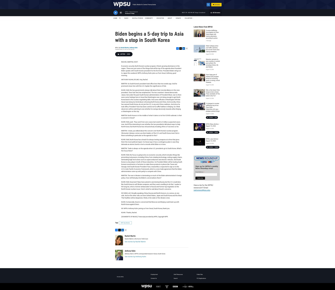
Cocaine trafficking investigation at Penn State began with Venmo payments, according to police (212, 34)
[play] (115, 13)
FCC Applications (201, 278)
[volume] (120, 13)
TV (120, 18)
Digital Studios (137, 18)
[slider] (123, 13)
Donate (217, 5)
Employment (154, 274)
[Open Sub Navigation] (122, 18)
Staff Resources (178, 274)
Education (160, 18)
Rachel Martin (125, 47)
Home (115, 18)
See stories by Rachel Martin (135, 242)
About (170, 18)
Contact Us (154, 278)
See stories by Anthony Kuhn (135, 256)
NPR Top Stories (125, 223)
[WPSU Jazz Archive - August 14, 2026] (199, 142)
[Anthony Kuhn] (119, 255)
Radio (126, 18)
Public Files (200, 274)
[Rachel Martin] (119, 240)
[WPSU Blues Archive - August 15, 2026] (199, 127)
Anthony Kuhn (133, 47)
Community (149, 18)
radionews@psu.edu (202, 190)
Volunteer (188, 18)
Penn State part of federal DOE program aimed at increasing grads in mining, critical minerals (213, 78)
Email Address (199, 172)
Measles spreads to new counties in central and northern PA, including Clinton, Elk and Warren (213, 63)
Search (176, 278)
